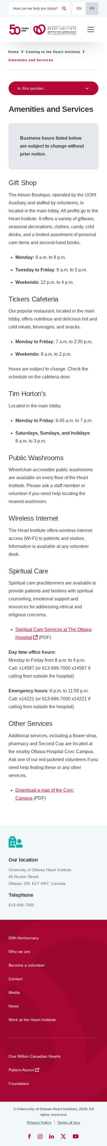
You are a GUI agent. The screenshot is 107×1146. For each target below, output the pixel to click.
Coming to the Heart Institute (53, 52)
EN (79, 9)
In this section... (32, 88)
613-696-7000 (21, 905)
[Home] (45, 29)
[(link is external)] (30, 1136)
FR (92, 9)
